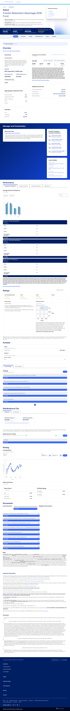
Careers (4, 700)
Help (7, 700)
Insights (4, 676)
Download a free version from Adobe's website (35, 581)
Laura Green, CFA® (56, 143)
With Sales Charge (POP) (48, 60)
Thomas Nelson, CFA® (56, 147)
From (42, 454)
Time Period (5, 454)
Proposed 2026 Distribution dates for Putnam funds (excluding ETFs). (17, 422)
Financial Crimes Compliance (7, 701)
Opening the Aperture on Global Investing (56, 172)
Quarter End (12, 195)
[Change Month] (66, 195)
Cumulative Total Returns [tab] (36, 186)
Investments (5, 664)
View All (50, 16)
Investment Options (6, 666)
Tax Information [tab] (16, 412)
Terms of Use (15, 701)
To (52, 454)
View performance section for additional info (58, 54)
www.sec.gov (46, 610)
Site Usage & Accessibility (13, 700)
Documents (54, 36)
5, (11, 96)
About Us (5, 690)
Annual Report (51, 14)
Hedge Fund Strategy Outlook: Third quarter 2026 (56, 169)
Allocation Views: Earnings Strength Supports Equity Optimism (57, 164)
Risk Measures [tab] (47, 186)
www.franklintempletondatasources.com (29, 586)
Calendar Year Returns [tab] (23, 186)
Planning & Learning (7, 681)
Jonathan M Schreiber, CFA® (58, 151)
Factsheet (51, 11)
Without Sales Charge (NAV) (59, 60)
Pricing (47, 36)
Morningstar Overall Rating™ (43, 29)
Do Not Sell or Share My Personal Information (41, 700)
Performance (23, 36)
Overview (15, 36)
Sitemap (20, 701)
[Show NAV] (13, 479)
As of (61, 194)
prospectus (11, 595)
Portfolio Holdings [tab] (8, 366)
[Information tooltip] (12, 96)
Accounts (5, 695)
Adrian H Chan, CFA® (56, 135)
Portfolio (30, 36)
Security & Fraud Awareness (23, 700)
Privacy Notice (31, 700)
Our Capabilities (6, 671)
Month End (6, 195)
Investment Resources (7, 669)
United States (64, 659)
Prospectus (51, 13)
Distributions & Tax (39, 36)
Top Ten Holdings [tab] (18, 366)
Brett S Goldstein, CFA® (57, 139)
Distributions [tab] (7, 412)
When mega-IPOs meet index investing (55, 175)
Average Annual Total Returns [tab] (10, 186)
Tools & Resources (6, 685)
